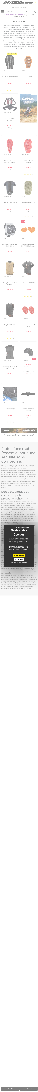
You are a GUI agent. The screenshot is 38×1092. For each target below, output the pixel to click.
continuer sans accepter (23, 527)
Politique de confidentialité (19, 562)
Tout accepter (19, 556)
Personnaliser (19, 559)
